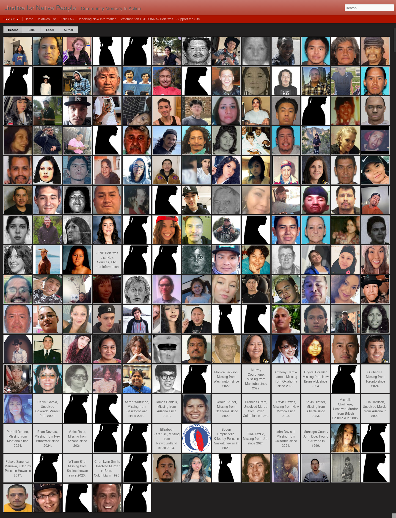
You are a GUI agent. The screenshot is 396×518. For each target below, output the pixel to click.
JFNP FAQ (66, 19)
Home (29, 19)
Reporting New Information (96, 19)
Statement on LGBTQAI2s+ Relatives (146, 19)
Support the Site (188, 19)
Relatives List (46, 19)
